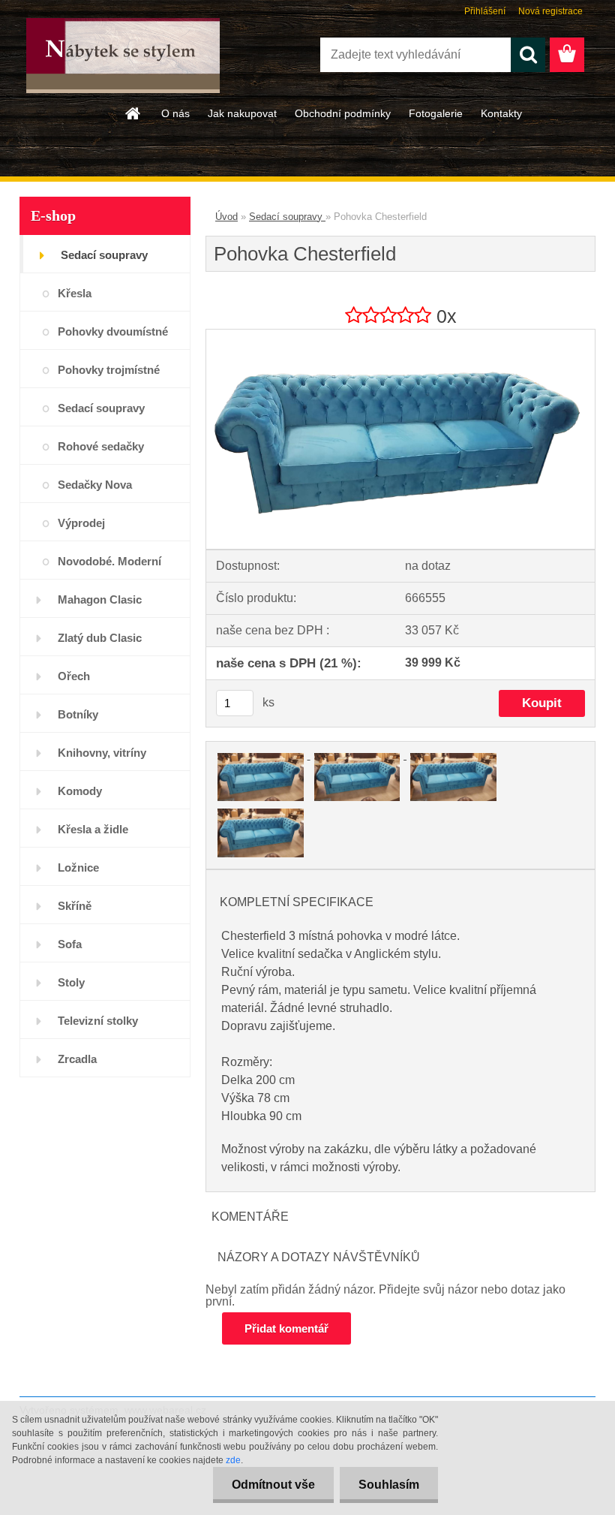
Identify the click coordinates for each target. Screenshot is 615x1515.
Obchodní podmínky (343, 113)
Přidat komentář (286, 1328)
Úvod (226, 216)
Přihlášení (485, 11)
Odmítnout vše (273, 1484)
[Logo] (123, 55)
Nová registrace (550, 11)
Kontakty (501, 113)
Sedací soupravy (287, 216)
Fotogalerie (436, 113)
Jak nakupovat (242, 113)
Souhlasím (388, 1484)
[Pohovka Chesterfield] (400, 335)
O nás (175, 113)
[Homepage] (133, 113)
